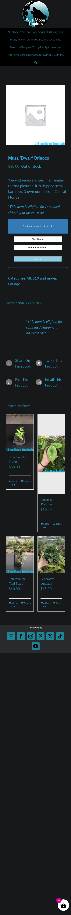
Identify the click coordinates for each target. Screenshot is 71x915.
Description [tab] (13, 302)
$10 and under (44, 278)
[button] (35, 62)
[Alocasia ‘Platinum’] (51, 454)
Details (27, 481)
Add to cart (14, 483)
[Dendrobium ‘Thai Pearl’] (20, 554)
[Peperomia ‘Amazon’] (51, 554)
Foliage (14, 283)
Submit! (38, 259)
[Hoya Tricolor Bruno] (20, 432)
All (29, 278)
